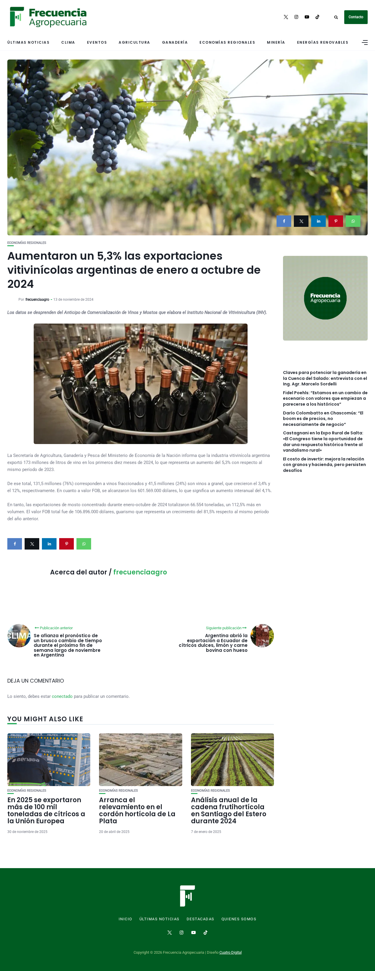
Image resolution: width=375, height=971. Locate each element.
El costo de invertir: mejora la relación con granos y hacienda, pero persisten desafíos (324, 464)
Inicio (125, 919)
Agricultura (134, 42)
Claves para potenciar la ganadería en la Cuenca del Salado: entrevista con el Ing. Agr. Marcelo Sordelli (325, 378)
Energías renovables (323, 42)
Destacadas (200, 919)
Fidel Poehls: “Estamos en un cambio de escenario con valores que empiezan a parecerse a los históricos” (325, 398)
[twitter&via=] (301, 221)
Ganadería (175, 42)
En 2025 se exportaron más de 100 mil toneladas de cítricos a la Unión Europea (46, 810)
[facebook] (284, 221)
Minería (276, 42)
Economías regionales (227, 42)
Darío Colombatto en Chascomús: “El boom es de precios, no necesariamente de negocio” (323, 418)
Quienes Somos (239, 919)
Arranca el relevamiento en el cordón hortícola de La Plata (137, 810)
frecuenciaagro (37, 299)
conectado (62, 696)
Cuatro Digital (230, 952)
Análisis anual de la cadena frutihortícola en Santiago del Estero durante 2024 (228, 810)
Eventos (97, 42)
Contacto (356, 17)
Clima (68, 42)
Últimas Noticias (28, 42)
